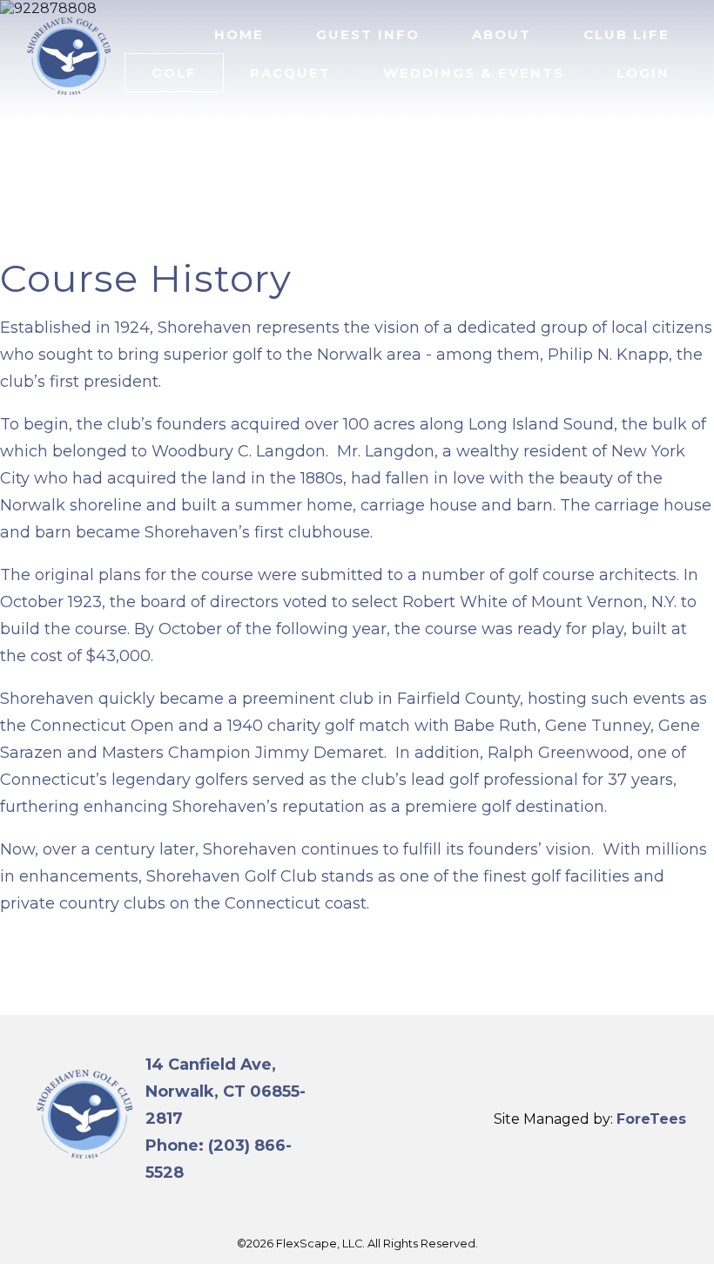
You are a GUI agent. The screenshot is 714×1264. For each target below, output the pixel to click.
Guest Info (368, 34)
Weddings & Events (473, 72)
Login (643, 72)
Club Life (626, 34)
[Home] (69, 99)
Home (239, 34)
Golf (174, 72)
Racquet (290, 72)
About (501, 34)
